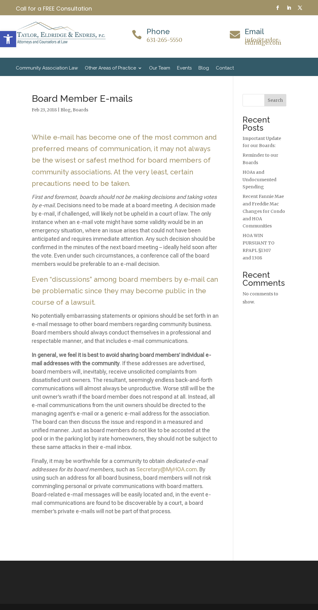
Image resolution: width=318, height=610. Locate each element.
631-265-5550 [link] (164, 39)
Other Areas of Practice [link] (110, 68)
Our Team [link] (159, 68)
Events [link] (184, 68)
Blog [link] (203, 68)
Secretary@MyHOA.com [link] (166, 469)
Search (275, 100)
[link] (8, 39)
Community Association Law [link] (47, 68)
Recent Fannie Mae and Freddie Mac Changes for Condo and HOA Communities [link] (264, 211)
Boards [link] (80, 110)
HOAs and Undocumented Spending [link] (259, 179)
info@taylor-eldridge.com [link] (263, 41)
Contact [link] (225, 68)
